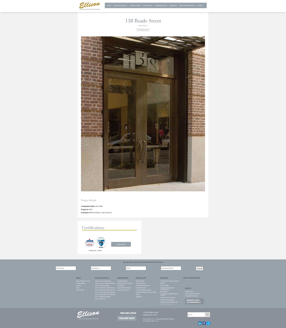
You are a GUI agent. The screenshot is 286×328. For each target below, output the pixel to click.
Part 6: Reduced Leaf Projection (104, 294)
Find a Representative (192, 294)
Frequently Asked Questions (169, 281)
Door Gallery (147, 5)
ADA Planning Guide (167, 304)
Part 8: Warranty (100, 299)
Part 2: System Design (102, 285)
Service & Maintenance (187, 5)
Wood (138, 294)
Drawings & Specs (161, 5)
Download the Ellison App (169, 302)
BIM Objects (164, 291)
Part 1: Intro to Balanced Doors (104, 283)
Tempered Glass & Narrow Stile (146, 292)
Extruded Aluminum (142, 285)
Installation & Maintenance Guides (169, 294)
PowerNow (121, 285)
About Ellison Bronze (83, 281)
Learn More (121, 244)
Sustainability (80, 283)
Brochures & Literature (167, 298)
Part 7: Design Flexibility (103, 297)
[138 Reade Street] (144, 114)
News (78, 288)
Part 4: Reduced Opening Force (104, 290)
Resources (173, 5)
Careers (78, 285)
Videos (162, 283)
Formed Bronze (141, 288)
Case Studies (140, 281)
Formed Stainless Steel (143, 290)
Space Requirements (124, 288)
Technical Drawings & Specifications (167, 288)
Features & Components (103, 281)
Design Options (135, 5)
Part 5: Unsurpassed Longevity (104, 292)
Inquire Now (189, 291)
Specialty (139, 297)
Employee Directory (191, 296)
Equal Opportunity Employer (166, 319)
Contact (200, 5)
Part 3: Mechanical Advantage (104, 288)
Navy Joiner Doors (123, 290)
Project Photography (167, 300)
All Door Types (140, 283)
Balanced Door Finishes (125, 283)
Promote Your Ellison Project (194, 301)
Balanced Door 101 (120, 5)
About (109, 5)
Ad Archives (80, 290)
